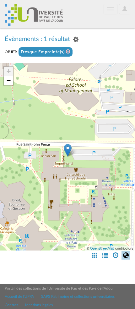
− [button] (9, 80)
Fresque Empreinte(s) (43, 52)
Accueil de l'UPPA (19, 296)
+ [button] (9, 71)
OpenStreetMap (102, 248)
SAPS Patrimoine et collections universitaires (78, 296)
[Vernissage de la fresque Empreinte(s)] (68, 150)
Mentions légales (39, 305)
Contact (11, 305)
